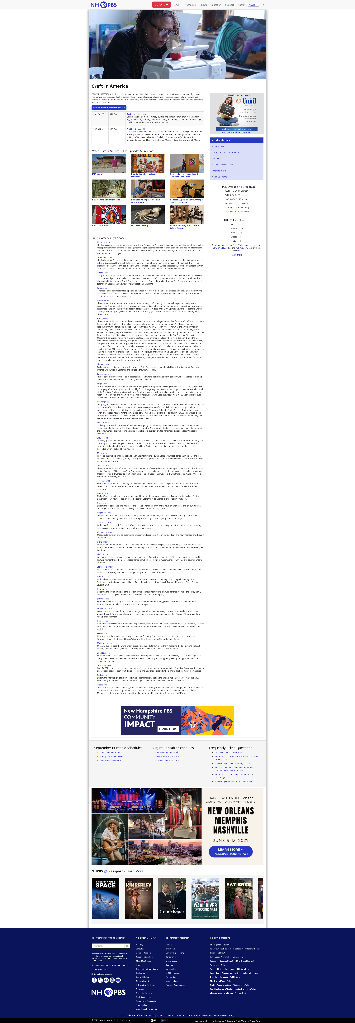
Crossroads (104, 374)
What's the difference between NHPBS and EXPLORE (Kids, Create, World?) (234, 769)
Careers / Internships (144, 957)
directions (125, 965)
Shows (203, 4)
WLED (151, 1015)
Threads (103, 364)
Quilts (102, 541)
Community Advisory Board (147, 969)
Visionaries (104, 532)
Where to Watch (219, 170)
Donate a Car (171, 957)
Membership (171, 969)
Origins (102, 272)
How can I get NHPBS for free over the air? (234, 781)
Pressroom (140, 989)
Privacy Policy (255, 1021)
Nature (102, 493)
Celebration (104, 465)
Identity (103, 554)
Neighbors (104, 512)
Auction (169, 945)
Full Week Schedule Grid (222, 164)
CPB (165, 1020)
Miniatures (104, 643)
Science (103, 652)
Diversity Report (142, 981)
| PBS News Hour (229, 969)
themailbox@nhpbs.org (103, 974)
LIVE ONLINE (219, 248)
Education (216, 4)
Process (103, 288)
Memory (103, 242)
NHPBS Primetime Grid (110, 752)
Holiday (103, 401)
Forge (102, 383)
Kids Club (169, 965)
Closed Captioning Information (225, 152)
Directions (231, 1021)
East (102, 675)
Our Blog (139, 945)
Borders (103, 503)
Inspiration (104, 608)
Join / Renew (242, 1021)
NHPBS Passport (172, 973)
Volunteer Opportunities (175, 985)
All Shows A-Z (218, 146)
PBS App (239, 248)
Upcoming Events (172, 981)
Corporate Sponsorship (175, 953)
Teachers (103, 480)
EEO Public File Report (175, 1015)
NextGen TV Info (219, 176)
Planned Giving (171, 977)
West (102, 684)
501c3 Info (140, 949)
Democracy (105, 576)
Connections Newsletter (110, 760)
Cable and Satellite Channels (236, 211)
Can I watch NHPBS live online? (229, 752)
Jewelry (103, 598)
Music (102, 453)
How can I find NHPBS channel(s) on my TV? (234, 763)
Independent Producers (145, 985)
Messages (104, 300)
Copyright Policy (142, 977)
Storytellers (105, 566)
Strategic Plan (141, 1005)
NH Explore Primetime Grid (112, 756)
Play (101, 633)
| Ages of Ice (220, 945)
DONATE (160, 4)
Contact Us (217, 158)
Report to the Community (146, 1001)
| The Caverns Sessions (228, 957)
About (241, 4)
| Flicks (220, 981)
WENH (144, 1015)
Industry (103, 422)
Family (102, 318)
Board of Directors (143, 953)
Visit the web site (109, 107)
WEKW (160, 1015)
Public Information (143, 997)
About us (208, 1021)
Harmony (104, 589)
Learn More (236, 254)
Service (102, 437)
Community (104, 257)
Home (176, 4)
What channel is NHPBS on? (146, 1009)
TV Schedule (189, 4)
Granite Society (172, 961)
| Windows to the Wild (229, 985)
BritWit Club (170, 949)
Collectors (104, 665)
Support (229, 4)
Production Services (144, 993)
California (104, 522)
